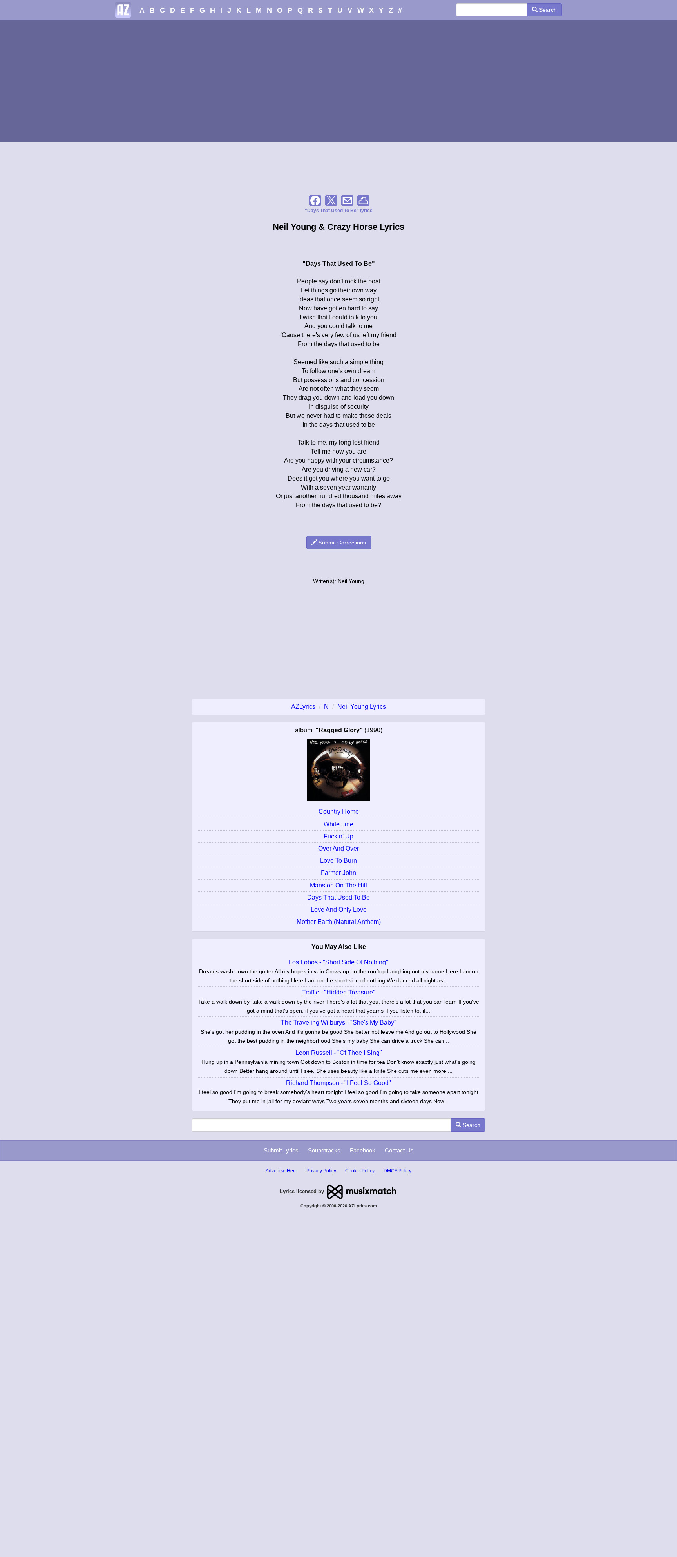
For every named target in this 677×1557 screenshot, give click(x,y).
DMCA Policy (397, 1171)
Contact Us (399, 1150)
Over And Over (338, 848)
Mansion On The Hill (338, 885)
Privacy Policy (321, 1171)
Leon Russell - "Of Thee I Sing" (338, 1052)
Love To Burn (338, 860)
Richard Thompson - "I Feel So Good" (338, 1083)
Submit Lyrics (281, 1150)
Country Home (339, 811)
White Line (338, 824)
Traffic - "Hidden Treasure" (338, 992)
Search (547, 10)
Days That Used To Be (338, 897)
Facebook (362, 1150)
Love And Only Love (339, 909)
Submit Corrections (341, 542)
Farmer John (338, 872)
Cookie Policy (360, 1171)
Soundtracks (324, 1150)
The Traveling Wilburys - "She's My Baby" (338, 1022)
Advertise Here (281, 1171)
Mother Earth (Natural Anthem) (339, 921)
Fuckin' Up (338, 836)
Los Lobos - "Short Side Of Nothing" (338, 962)
